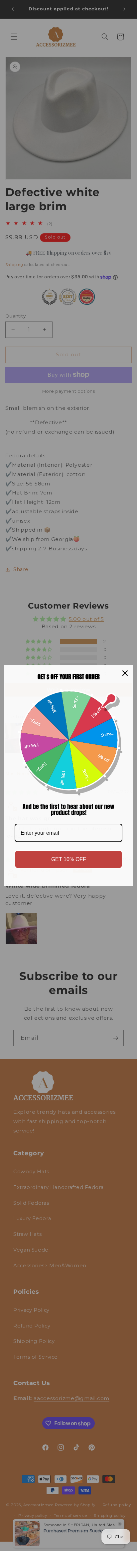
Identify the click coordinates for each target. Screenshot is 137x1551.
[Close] (125, 673)
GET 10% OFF (68, 859)
